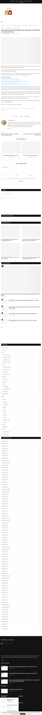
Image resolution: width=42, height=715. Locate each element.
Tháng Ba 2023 (4, 539)
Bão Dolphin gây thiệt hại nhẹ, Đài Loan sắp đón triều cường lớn (23, 320)
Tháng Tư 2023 (4, 537)
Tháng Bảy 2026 (5, 443)
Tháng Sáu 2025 (5, 474)
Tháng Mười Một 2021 (6, 578)
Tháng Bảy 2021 (5, 587)
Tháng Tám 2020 (5, 614)
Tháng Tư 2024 (4, 508)
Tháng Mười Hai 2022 (6, 547)
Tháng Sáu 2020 (5, 619)
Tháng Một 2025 (5, 486)
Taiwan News (6, 104)
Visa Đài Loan (22, 391)
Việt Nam (18, 28)
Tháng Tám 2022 (5, 556)
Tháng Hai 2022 (5, 571)
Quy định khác (8, 28)
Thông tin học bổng (22, 362)
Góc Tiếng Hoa (21, 379)
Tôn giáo (21, 424)
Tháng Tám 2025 (5, 470)
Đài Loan (3, 108)
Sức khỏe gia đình (21, 393)
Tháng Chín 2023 (5, 525)
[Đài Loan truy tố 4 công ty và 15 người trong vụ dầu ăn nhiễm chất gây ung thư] (31, 249)
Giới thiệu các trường (22, 357)
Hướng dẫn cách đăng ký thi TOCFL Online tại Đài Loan (11, 79)
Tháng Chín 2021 (5, 583)
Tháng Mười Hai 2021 (6, 575)
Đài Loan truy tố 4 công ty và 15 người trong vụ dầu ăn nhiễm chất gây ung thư (31, 258)
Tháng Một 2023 (5, 544)
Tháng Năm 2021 (5, 592)
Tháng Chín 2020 (5, 611)
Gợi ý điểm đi (22, 371)
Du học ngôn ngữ (22, 355)
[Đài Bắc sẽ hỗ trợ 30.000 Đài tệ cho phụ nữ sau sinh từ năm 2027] (10, 249)
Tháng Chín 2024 (5, 496)
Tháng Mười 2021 (5, 580)
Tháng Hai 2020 (5, 628)
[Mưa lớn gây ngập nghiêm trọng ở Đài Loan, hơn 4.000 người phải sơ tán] (11, 147)
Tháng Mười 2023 (5, 522)
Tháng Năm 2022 (5, 563)
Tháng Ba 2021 (4, 597)
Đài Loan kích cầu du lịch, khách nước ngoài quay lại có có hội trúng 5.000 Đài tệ (30, 240)
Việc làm (21, 429)
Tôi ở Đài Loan (6, 33)
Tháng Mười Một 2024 (6, 491)
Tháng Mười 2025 (5, 465)
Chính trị (22, 399)
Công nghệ (22, 401)
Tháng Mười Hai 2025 (6, 460)
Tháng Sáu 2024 (5, 503)
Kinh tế (22, 410)
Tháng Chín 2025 (5, 467)
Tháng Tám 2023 (5, 527)
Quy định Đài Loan (25, 108)
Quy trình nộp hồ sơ (22, 359)
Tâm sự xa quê (22, 434)
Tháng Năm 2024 (5, 506)
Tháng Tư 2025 (4, 479)
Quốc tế (22, 412)
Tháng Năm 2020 (5, 621)
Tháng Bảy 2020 (5, 616)
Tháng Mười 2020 (5, 609)
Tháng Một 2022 (5, 573)
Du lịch (21, 364)
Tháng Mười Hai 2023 (6, 518)
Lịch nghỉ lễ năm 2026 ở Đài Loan (16, 689)
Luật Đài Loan (21, 1)
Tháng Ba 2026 (4, 453)
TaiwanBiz (22, 414)
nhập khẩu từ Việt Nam (16, 108)
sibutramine (32, 108)
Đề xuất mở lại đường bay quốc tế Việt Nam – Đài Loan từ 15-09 (23, 666)
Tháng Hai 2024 (5, 513)
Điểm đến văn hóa (22, 369)
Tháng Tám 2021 (5, 585)
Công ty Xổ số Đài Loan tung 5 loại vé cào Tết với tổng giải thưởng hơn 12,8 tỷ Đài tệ (20, 294)
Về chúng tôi (12, 1)
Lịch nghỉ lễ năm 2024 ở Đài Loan (16, 702)
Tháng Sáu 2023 (5, 532)
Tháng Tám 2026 (5, 441)
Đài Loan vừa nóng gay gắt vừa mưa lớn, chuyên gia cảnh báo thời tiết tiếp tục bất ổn (24, 307)
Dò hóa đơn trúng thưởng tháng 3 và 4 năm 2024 (10, 78)
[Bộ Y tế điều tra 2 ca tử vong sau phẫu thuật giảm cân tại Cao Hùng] (4, 302)
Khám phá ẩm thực (22, 374)
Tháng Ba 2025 (4, 482)
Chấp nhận (23, 713)
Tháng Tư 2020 (4, 624)
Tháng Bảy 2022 (5, 559)
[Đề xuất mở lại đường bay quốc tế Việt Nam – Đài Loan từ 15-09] (4, 668)
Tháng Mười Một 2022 (6, 549)
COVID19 (25, 1)
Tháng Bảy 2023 (5, 530)
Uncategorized (21, 426)
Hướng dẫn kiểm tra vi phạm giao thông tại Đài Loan (10, 82)
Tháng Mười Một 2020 (6, 607)
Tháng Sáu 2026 (5, 446)
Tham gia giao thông (22, 388)
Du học (21, 352)
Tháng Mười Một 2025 (6, 462)
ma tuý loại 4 (9, 108)
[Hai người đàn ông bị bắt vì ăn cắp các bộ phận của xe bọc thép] (3, 706)
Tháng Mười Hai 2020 (6, 604)
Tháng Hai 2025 (5, 484)
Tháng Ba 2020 (4, 626)
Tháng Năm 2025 (5, 477)
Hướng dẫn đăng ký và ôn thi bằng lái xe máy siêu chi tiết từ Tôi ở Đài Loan (14, 81)
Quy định (8, 25)
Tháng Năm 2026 (5, 448)
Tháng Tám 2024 (5, 498)
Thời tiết (22, 417)
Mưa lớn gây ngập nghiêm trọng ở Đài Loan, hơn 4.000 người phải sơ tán (10, 240)
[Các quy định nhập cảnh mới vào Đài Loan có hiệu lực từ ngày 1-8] (4, 675)
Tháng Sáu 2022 (5, 561)
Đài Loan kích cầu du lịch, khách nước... (31, 155)
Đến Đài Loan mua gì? (22, 367)
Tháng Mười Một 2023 (6, 520)
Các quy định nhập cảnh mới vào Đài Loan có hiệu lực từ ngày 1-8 (23, 673)
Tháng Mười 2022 (5, 551)
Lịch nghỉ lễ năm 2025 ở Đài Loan (16, 696)
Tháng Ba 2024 (4, 510)
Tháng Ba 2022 (4, 568)
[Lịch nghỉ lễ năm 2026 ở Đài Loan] (4, 691)
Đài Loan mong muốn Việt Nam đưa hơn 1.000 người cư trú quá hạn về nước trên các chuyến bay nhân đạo (24, 680)
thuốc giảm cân (4, 110)
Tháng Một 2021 (5, 602)
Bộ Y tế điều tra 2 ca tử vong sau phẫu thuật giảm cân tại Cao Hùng (23, 300)
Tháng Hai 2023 (5, 542)
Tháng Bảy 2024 (5, 501)
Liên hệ (16, 1)
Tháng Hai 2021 (5, 599)
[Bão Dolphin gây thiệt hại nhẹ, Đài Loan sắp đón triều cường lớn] (4, 322)
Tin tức (14, 28)
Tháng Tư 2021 (4, 595)
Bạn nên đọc (30, 1)
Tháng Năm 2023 (5, 535)
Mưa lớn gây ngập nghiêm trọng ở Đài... (11, 155)
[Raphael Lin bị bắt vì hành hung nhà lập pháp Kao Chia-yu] (3, 700)
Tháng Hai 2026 (5, 455)
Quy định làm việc (22, 431)
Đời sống (4, 406)
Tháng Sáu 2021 (5, 590)
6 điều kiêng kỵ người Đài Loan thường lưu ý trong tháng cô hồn (23, 313)
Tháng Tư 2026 (4, 450)
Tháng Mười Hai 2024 (6, 489)
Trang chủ (3, 25)
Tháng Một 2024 (5, 515)
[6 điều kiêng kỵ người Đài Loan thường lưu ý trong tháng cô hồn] (4, 315)
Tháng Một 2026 (5, 458)
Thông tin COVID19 (22, 419)
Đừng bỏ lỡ (21, 376)
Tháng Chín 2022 (5, 554)
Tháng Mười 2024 (5, 494)
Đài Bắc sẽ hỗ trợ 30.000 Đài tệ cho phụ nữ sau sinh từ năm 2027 (10, 258)
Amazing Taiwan (21, 347)
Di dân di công (22, 404)
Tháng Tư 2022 (4, 566)
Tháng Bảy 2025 (5, 472)
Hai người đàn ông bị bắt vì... (12, 706)
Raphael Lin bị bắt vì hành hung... (11, 700)
